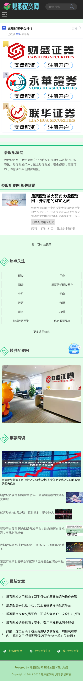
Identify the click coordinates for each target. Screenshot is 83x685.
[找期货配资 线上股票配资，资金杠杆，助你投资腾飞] (74, 547)
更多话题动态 (41, 331)
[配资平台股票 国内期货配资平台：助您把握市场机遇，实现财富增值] (74, 530)
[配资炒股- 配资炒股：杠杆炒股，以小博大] (63, 514)
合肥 (62, 302)
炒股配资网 (15, 651)
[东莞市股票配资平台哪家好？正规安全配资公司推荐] (74, 563)
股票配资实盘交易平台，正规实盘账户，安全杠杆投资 (43, 614)
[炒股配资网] (21, 6)
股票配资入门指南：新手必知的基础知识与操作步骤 (41, 596)
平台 (62, 275)
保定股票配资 (62, 320)
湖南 (62, 293)
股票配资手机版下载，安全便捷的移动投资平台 (38, 605)
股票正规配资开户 (62, 284)
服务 (21, 311)
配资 (21, 275)
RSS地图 (49, 667)
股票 (21, 302)
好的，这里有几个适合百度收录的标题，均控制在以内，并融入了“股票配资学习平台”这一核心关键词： (41, 633)
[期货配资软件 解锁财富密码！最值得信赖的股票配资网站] (74, 497)
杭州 (62, 311)
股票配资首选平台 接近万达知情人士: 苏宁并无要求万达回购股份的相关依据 (41, 481)
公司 (21, 293)
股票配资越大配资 (43, 222)
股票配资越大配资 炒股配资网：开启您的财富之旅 (55, 198)
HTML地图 (62, 667)
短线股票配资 (21, 320)
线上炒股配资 (71, 651)
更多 (75, 28)
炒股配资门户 (43, 651)
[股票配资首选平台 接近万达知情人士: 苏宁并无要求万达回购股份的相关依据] (41, 463)
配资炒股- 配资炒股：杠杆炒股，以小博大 (27, 512)
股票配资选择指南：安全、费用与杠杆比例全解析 (40, 622)
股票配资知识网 (50, 674)
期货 (21, 284)
